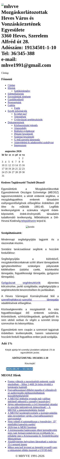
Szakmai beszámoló (24, 136)
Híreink (11, 88)
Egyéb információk (17, 111)
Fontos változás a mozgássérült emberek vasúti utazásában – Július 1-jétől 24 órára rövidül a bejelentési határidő (31, 384)
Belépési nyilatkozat (24, 131)
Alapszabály (20, 128)
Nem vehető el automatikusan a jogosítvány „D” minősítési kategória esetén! (32, 423)
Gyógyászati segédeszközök (28, 119)
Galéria (11, 105)
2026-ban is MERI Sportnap (22, 427)
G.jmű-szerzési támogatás (27, 139)
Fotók (17, 108)
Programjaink (14, 102)
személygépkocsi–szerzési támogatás (30, 299)
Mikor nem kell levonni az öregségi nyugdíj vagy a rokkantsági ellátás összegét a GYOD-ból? (32, 449)
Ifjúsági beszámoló (23, 134)
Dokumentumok (16, 122)
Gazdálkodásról (16, 99)
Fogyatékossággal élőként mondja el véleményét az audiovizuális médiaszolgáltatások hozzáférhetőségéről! (32, 393)
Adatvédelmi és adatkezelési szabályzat (34, 142)
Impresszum (20, 145)
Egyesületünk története (19, 96)
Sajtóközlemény (22, 91)
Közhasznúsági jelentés (26, 125)
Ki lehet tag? (20, 113)
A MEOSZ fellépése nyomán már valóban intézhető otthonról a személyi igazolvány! (29, 400)
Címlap (11, 85)
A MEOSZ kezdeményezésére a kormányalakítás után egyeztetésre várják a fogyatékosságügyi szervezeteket (32, 416)
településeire (28, 221)
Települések (20, 116)
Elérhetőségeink (16, 93)
